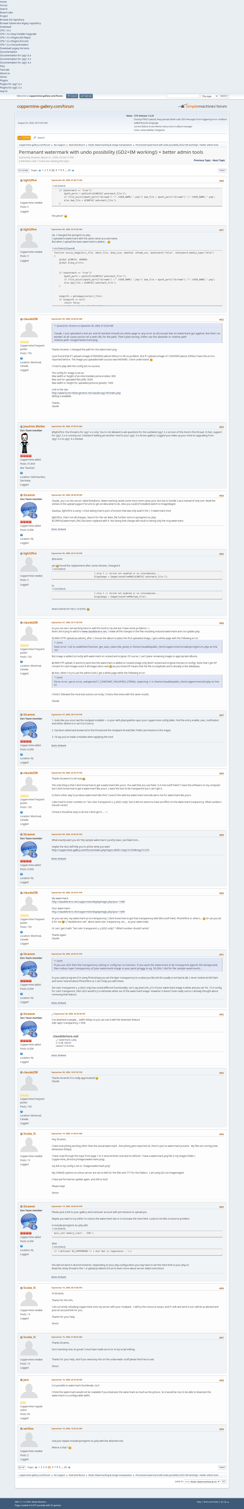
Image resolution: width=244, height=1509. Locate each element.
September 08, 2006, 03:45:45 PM (66, 834)
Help (199, 1501)
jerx (26, 1380)
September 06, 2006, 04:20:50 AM (66, 318)
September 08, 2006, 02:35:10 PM (66, 772)
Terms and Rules (210, 1501)
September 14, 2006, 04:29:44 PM (66, 1206)
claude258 (30, 319)
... (66, 170)
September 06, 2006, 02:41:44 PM (66, 553)
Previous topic (202, 160)
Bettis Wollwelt (58, 529)
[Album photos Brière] (21, 358)
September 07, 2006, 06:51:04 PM (66, 714)
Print (222, 170)
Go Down (23, 170)
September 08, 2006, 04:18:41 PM (66, 892)
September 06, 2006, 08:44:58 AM (66, 495)
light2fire (30, 180)
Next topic (219, 160)
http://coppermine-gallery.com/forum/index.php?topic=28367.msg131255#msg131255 (100, 850)
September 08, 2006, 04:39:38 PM (69, 1013)
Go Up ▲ (225, 1501)
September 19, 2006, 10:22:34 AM (66, 1428)
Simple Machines (39, 1502)
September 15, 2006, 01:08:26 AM (66, 1337)
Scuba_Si (29, 1134)
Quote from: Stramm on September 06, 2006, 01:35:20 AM (85, 325)
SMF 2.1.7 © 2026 (23, 1502)
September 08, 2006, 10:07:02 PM (66, 1072)
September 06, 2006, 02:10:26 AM (66, 229)
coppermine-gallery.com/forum (45, 106)
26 (69, 170)
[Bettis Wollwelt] (21, 534)
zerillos (28, 1429)
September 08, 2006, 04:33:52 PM (66, 953)
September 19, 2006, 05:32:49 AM (66, 1379)
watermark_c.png (67, 1039)
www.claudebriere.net (94, 631)
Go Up (21, 1467)
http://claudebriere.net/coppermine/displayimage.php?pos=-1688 (88, 901)
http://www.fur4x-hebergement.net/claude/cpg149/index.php (86, 393)
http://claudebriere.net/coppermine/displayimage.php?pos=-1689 (88, 911)
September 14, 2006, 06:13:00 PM (66, 1287)
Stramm (29, 495)
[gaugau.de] (21, 472)
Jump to (179, 1481)
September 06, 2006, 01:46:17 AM (66, 180)
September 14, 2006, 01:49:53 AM (66, 1133)
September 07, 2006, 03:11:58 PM (66, 622)
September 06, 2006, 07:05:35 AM (66, 426)
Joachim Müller (34, 426)
